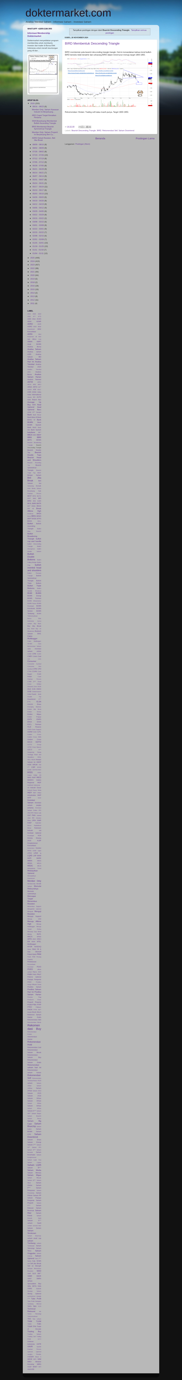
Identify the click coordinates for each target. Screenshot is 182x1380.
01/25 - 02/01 (38, 243)
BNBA (33, 506)
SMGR (38, 1276)
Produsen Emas (34, 999)
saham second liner (34, 1225)
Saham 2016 (34, 1096)
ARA (34, 384)
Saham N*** (31, 1180)
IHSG (30, 772)
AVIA (34, 405)
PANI (39, 954)
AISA (35, 326)
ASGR (29, 389)
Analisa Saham (34, 349)
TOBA (39, 1324)
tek (40, 1311)
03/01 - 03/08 (38, 225)
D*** (34, 681)
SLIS (34, 1273)
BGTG (39, 496)
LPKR (36, 853)
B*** (34, 412)
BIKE (34, 498)
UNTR (39, 1344)
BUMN (38, 593)
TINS (29, 1319)
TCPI (39, 1306)
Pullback (38, 1007)
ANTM (30, 382)
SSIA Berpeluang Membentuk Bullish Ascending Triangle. (44, 122)
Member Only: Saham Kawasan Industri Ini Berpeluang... (45, 111)
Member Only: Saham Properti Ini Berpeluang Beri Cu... (45, 133)
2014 (32, 293)
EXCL (29, 724)
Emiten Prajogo (34, 717)
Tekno (29, 1314)
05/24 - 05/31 (38, 183)
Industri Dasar (35, 788)
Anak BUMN (34, 344)
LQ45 (29, 856)
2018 (32, 282)
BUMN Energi (34, 596)
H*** (40, 749)
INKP (39, 795)
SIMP (29, 1273)
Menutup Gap (32, 931)
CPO (39, 669)
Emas (39, 704)
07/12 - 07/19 (38, 159)
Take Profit (36, 1299)
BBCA (29, 435)
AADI (29, 319)
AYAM (29, 412)
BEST (29, 496)
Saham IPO (36, 1147)
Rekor (35, 1080)
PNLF (39, 974)
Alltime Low (36, 339)
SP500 (29, 1281)
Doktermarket (36, 691)
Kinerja (30, 838)
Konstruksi (30, 848)
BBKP (39, 435)
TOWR (29, 1326)
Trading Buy (34, 1332)
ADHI (29, 321)
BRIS (33, 516)
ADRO (30, 324)
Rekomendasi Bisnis (34, 1022)
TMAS (29, 1324)
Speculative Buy (34, 1284)
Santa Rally (31, 1261)
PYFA (35, 1009)
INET (34, 793)
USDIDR (30, 1357)
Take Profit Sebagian (34, 1301)
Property (38, 1002)
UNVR (30, 1347)
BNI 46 (30, 508)
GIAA (35, 732)
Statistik (38, 1288)
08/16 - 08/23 (38, 107)
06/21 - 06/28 (38, 169)
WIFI (34, 1359)
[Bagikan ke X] (85, 127)
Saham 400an (34, 1101)
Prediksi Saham (34, 987)
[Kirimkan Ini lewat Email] (79, 127)
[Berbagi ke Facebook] (87, 127)
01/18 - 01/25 (38, 246)
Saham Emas (34, 1140)
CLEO (39, 654)
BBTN (29, 440)
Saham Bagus (36, 1113)
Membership (31, 884)
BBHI (34, 435)
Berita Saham (36, 488)
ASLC (39, 389)
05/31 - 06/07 (38, 180)
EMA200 (30, 704)
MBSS (39, 861)
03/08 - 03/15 (38, 222)
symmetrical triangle (34, 1296)
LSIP (34, 856)
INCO (39, 777)
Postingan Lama (145, 138)
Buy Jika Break (34, 626)
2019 (32, 279)
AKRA (29, 334)
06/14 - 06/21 (38, 173)
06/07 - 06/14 (38, 176)
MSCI (34, 939)
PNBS (34, 974)
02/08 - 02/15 (38, 236)
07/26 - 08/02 (38, 152)
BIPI (39, 498)
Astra (39, 392)
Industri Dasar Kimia (34, 790)
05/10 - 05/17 (38, 190)
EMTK (29, 719)
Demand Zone (32, 686)
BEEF (39, 473)
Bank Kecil (31, 427)
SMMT (29, 1278)
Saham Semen (34, 1228)
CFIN (34, 654)
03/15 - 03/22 (38, 218)
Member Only (34, 881)
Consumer (31, 661)
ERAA (29, 722)
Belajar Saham (34, 475)
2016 (32, 286)
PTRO (29, 1007)
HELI (29, 759)
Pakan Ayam (32, 954)
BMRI (34, 503)
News (29, 949)
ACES (39, 319)
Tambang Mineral (34, 1304)
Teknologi (38, 1314)
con (28, 659)
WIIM (39, 1359)
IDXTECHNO (37, 770)
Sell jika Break (35, 1263)
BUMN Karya (31, 603)
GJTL (39, 732)
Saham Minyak (34, 1178)
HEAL (39, 757)
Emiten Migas (34, 714)
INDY (29, 793)
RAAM (29, 1012)
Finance (38, 727)
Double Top (34, 696)
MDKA (29, 863)
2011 (32, 303)
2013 (32, 296)
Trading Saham (34, 1334)
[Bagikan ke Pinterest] (90, 127)
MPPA (29, 939)
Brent (29, 516)
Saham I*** (31, 1145)
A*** (34, 316)
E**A (28, 702)
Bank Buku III (32, 417)
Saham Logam (34, 1162)
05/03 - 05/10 (38, 194)
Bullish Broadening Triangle (32, 536)
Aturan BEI (31, 397)
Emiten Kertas (34, 712)
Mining (29, 934)
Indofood (30, 785)
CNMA (35, 656)
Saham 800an (34, 1108)
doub (39, 694)
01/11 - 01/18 (38, 250)
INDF (39, 783)
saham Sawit (34, 1223)
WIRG (39, 1364)
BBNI (29, 437)
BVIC (39, 634)
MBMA (29, 861)
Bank (29, 415)
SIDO (39, 1271)
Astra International (34, 395)
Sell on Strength (34, 1266)
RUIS (39, 1080)
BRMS (39, 516)
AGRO (29, 327)
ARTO (35, 387)
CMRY (29, 656)
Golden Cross (34, 734)
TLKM (38, 1321)
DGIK (39, 686)
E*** (40, 699)
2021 (32, 272)
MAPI (29, 858)
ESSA (39, 722)
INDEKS (30, 780)
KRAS (29, 850)
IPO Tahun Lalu (36, 813)
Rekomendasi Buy (34, 1027)
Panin (29, 957)
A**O (39, 316)
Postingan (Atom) (82, 144)
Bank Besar (37, 415)
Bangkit (38, 412)
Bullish (30, 524)
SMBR (29, 1276)
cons (39, 659)
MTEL (39, 942)
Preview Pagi (34, 997)
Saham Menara (34, 1173)
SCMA (39, 1261)
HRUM (35, 765)
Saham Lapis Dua (34, 1160)
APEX (39, 382)
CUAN (34, 671)
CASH (29, 654)
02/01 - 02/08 (38, 239)
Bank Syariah (36, 430)
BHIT (29, 498)
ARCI (39, 384)
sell (28, 1263)
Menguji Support (34, 916)
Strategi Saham (34, 1291)
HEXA (33, 759)
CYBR (29, 681)
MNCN (29, 937)
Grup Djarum (36, 747)
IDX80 (29, 770)
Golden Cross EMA (34, 737)
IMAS (29, 777)
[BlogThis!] (82, 127)
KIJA (39, 835)
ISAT (29, 815)
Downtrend (31, 699)
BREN (39, 514)
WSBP (29, 1367)
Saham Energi (34, 1142)
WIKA (29, 1362)
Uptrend (30, 1352)
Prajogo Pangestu (34, 979)
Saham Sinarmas (34, 1236)
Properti (30, 1002)
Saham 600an (34, 1106)
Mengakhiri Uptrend (34, 909)
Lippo (39, 850)
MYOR (29, 947)
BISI (34, 501)
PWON (29, 1010)
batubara (31, 432)
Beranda (100, 138)
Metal (39, 931)
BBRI (39, 437)
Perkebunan (31, 962)
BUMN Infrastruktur (34, 601)
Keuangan (30, 835)
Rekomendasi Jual (34, 1047)
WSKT (35, 1367)
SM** (39, 1273)
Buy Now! (31, 628)
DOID (29, 692)
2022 (32, 268)
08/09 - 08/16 (38, 145)
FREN (29, 729)
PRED (29, 982)
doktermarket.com (68, 13)
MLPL (39, 934)
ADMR (38, 321)
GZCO (29, 750)
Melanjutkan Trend (34, 868)
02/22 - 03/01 (38, 229)
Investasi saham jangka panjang (34, 805)
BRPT (29, 519)
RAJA (34, 1012)
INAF (34, 777)
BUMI (29, 593)
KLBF (39, 841)
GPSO (29, 747)
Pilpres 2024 (37, 972)
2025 (32, 258)
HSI (40, 765)
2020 (32, 275)
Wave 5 (38, 1357)
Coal (39, 656)
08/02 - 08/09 (38, 148)
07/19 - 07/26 (38, 155)
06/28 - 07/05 (38, 166)
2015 (32, 289)
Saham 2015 (34, 1093)
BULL (39, 521)
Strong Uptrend (34, 1294)
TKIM (29, 1321)
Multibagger (31, 944)
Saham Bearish (34, 1116)
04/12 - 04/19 (38, 204)
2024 (32, 261)
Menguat (30, 911)
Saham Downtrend (126, 131)
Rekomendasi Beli (34, 1020)
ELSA (39, 702)
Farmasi (38, 724)
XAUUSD (30, 1369)
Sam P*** (38, 1258)
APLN (29, 384)
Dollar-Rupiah (31, 694)
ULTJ (39, 1339)
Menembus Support (34, 906)
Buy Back (37, 623)
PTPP (39, 1005)
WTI (40, 1367)
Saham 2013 (37, 1091)
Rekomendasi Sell (110, 131)
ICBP (33, 767)
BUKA (29, 521)
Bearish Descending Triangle (84, 131)
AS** (39, 387)
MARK (39, 858)
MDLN (39, 863)
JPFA (34, 820)
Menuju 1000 (34, 919)
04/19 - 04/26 (38, 201)
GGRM (29, 732)
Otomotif (38, 952)
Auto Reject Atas (34, 400)
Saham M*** (34, 1168)
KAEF (29, 823)
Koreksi (38, 848)
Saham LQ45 (34, 1165)
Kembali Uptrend (34, 833)
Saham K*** (31, 1150)
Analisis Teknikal (34, 379)
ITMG (34, 815)
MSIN (33, 941)
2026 (32, 103)
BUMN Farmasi (34, 598)
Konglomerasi (32, 843)
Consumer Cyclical (34, 664)
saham (29, 1083)
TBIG (35, 1306)
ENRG (39, 719)
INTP (29, 798)
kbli (40, 830)
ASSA (34, 392)
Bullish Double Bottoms (31, 557)
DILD (29, 689)
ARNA (29, 387)
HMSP (39, 762)
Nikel (34, 949)
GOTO (38, 742)
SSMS (29, 1289)
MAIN (39, 856)
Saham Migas (34, 1175)
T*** (28, 1299)
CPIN (35, 669)
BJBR (39, 501)
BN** (29, 506)
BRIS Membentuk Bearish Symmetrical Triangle (43, 128)
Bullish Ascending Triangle (34, 526)
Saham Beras (34, 1118)
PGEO (30, 969)
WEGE (29, 1359)
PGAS (39, 967)
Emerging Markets (34, 707)
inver (39, 798)
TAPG (29, 1306)
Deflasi (39, 684)
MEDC (30, 866)
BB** (39, 432)
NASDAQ (37, 947)
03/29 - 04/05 (38, 211)
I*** (28, 767)
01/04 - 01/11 (38, 253)
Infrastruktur (31, 795)
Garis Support (36, 729)
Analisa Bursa (34, 347)
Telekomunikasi (32, 1316)
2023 (32, 265)
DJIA (34, 689)
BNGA (39, 506)
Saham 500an (34, 1103)
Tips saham (37, 1319)
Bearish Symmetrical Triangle (34, 467)
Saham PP (37, 1195)
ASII (34, 389)
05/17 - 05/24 (38, 187)
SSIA (39, 1286)
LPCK (29, 853)
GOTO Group (34, 744)
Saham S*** (34, 1221)
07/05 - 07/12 (38, 162)
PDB (33, 957)
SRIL (29, 1286)
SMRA (39, 1279)
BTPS (39, 519)
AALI (34, 319)
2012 (32, 300)
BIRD (99, 131)
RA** (39, 1009)
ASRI (29, 392)
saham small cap (34, 1238)
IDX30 (39, 767)
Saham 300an (34, 1098)
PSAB (29, 1005)
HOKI (29, 765)
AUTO (39, 397)
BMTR (39, 503)
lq (40, 853)
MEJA (39, 866)
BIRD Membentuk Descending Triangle (92, 43)
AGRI (39, 324)
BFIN (34, 496)
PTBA (34, 1005)
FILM (29, 727)
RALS (39, 1012)
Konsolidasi (31, 845)
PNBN (29, 974)
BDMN (38, 440)
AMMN (29, 342)
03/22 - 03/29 (38, 215)
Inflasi (39, 793)
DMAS (39, 689)
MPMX (39, 936)
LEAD (34, 850)
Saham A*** (31, 1111)
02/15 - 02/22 (38, 232)
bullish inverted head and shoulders (34, 568)
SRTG (34, 1286)
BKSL (29, 503)
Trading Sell (31, 1336)
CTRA (29, 671)
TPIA (34, 1326)
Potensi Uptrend (34, 977)
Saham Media (34, 1170)
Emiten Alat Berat (34, 709)
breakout (30, 513)
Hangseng (30, 752)
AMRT (39, 342)
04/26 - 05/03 (38, 197)
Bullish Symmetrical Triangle (34, 578)
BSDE (34, 519)
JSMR (39, 820)
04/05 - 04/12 (38, 208)
